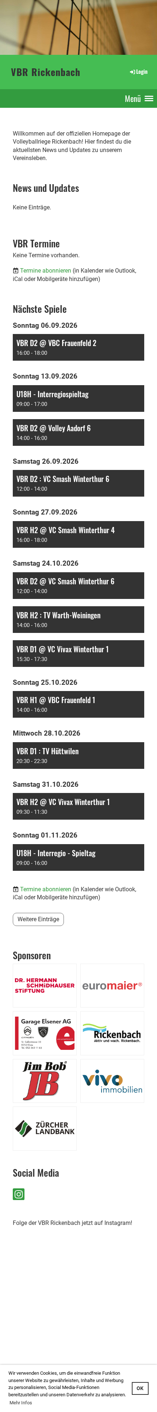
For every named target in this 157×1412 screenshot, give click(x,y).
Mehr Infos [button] (20, 1402)
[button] (78, 347)
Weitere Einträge (38, 919)
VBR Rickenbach (45, 71)
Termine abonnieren (45, 270)
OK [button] (140, 1388)
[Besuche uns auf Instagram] (18, 1196)
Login (142, 71)
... (30, 1362)
